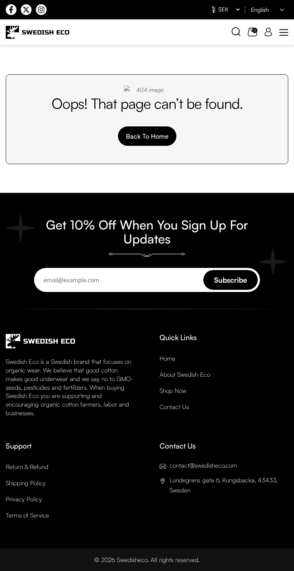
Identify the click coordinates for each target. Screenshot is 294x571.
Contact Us (174, 406)
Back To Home (147, 136)
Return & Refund (27, 466)
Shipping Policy (26, 483)
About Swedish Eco (185, 374)
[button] (283, 32)
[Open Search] (236, 31)
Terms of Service (27, 515)
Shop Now (173, 390)
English (260, 9)
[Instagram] (41, 9)
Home (167, 358)
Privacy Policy (24, 499)
